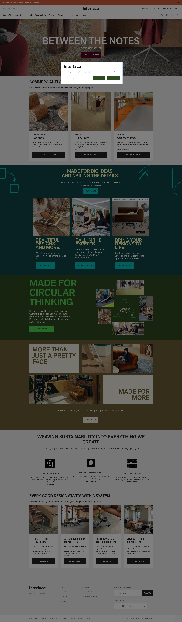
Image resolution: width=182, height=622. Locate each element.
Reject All (99, 78)
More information (89, 72)
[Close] (120, 64)
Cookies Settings (70, 78)
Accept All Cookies (113, 78)
